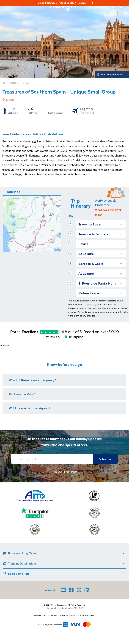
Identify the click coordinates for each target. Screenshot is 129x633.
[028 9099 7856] (120, 6)
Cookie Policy (88, 615)
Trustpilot (5, 345)
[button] (6, 6)
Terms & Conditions (59, 615)
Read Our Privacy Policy (64, 471)
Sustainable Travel (41, 615)
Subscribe (105, 459)
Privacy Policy (75, 615)
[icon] (92, 3)
